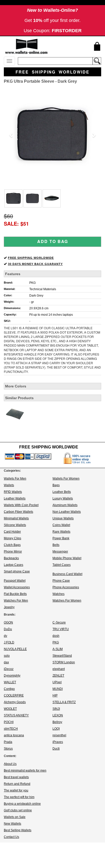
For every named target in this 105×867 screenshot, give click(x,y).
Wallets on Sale (14, 817)
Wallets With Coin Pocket (21, 505)
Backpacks (11, 558)
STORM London (63, 662)
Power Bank (60, 538)
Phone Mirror (13, 551)
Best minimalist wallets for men (25, 770)
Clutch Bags (12, 545)
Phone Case (61, 580)
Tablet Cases (61, 565)
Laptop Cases (13, 565)
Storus (8, 748)
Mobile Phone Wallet (66, 558)
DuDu (8, 629)
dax (6, 662)
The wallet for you (16, 790)
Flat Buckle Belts (15, 594)
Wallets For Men (15, 478)
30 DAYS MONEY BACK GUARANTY (35, 263)
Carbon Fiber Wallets (18, 512)
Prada (8, 742)
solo (7, 655)
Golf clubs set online (18, 810)
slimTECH (11, 728)
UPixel (57, 682)
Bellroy (57, 722)
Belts (55, 545)
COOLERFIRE (14, 695)
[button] (11, 135)
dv (5, 636)
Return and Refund (17, 784)
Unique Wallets (63, 518)
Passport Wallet (14, 580)
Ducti (56, 748)
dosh (55, 636)
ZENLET (58, 675)
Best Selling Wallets (17, 830)
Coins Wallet (61, 525)
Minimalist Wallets (16, 518)
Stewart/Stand (62, 655)
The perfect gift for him (19, 797)
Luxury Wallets (62, 498)
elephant (58, 669)
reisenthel (59, 735)
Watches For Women (66, 600)
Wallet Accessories (17, 587)
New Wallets (12, 823)
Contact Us (11, 837)
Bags (56, 485)
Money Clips (12, 538)
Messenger (60, 551)
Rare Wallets (61, 531)
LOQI (56, 728)
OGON (8, 622)
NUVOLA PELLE (15, 649)
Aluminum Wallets (64, 505)
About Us (10, 764)
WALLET (10, 682)
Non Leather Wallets (66, 512)
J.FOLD (9, 642)
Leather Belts (61, 492)
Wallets (9, 485)
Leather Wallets (14, 498)
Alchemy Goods (15, 702)
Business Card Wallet (67, 574)
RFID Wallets (13, 492)
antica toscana (14, 735)
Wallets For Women (66, 478)
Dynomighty (12, 675)
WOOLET (10, 709)
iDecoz (9, 669)
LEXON (57, 715)
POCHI (9, 722)
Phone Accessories (65, 587)
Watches (58, 594)
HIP (55, 695)
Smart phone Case (17, 571)
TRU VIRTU (60, 629)
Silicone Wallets (15, 525)
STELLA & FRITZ (64, 702)
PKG (32, 283)
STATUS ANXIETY (16, 715)
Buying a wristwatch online (22, 803)
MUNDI (57, 689)
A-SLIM (57, 649)
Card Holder (12, 531)
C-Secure (59, 622)
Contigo (9, 689)
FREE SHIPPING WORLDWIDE (31, 257)
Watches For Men (16, 600)
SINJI (56, 709)
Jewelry (9, 607)
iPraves (57, 742)
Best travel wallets (16, 777)
